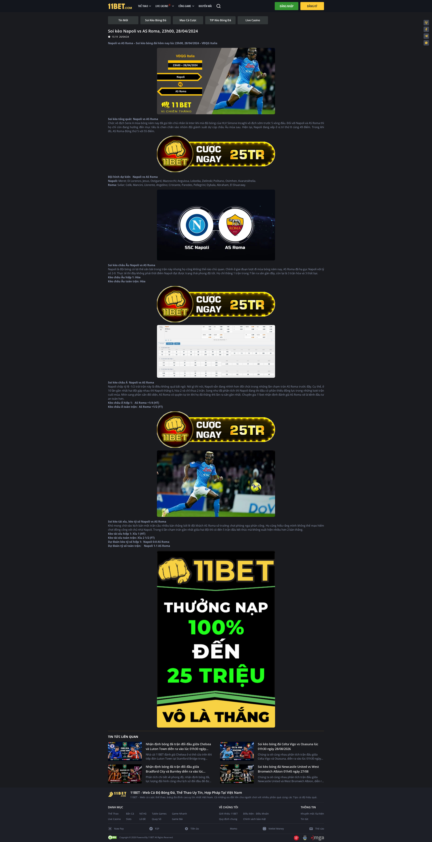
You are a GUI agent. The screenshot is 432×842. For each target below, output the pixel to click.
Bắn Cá (130, 813)
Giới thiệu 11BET (228, 813)
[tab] (123, 20)
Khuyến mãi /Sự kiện (312, 813)
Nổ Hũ (142, 813)
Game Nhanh (179, 813)
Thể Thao (113, 813)
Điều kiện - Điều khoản (256, 813)
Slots (128, 819)
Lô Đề (142, 819)
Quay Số (156, 819)
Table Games (159, 813)
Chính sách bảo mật (254, 819)
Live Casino (114, 819)
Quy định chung (228, 819)
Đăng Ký (312, 6)
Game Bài (177, 819)
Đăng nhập (286, 6)
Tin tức (304, 819)
